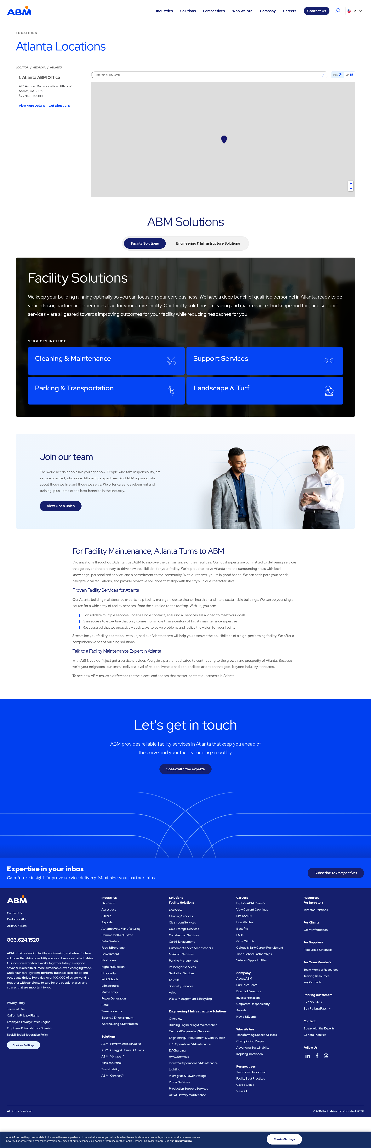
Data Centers (110, 941)
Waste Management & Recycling (190, 999)
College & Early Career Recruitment (259, 948)
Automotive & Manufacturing (120, 929)
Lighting (174, 1069)
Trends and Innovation (251, 1072)
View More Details (32, 106)
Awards (241, 1010)
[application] (223, 139)
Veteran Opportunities (251, 960)
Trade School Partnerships (254, 954)
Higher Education (112, 967)
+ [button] (351, 183)
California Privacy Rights (23, 1015)
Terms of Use (16, 1009)
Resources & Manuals (318, 950)
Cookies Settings (23, 1045)
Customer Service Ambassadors (191, 948)
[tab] (145, 243)
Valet (172, 992)
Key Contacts (312, 982)
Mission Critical (111, 1063)
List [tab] (347, 74)
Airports (107, 922)
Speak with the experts (185, 769)
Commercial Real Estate (117, 935)
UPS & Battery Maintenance (187, 1095)
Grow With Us (245, 941)
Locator (22, 67)
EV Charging (177, 1050)
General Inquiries (315, 1035)
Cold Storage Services (184, 929)
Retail (105, 1005)
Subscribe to (336, 873)
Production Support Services (188, 1089)
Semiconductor (111, 1011)
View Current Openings (252, 909)
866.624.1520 (23, 939)
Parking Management (183, 961)
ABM (121, 1044)
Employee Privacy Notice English (28, 1022)
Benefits (242, 929)
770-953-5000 (33, 96)
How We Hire (244, 922)
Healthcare (108, 960)
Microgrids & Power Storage (188, 1076)
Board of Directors (248, 991)
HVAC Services (179, 1057)
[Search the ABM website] (337, 11)
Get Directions (59, 106)
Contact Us (316, 11)
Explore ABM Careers (250, 903)
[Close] (365, 1139)
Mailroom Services (181, 954)
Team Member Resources (321, 970)
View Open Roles (61, 506)
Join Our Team (17, 926)
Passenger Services (182, 967)
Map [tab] (335, 74)
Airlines (106, 916)
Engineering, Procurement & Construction (197, 1038)
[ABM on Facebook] (317, 1056)
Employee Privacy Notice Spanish (29, 1028)
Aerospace (108, 909)
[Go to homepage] (19, 11)
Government (110, 954)
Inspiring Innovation (249, 1054)
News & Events (246, 1017)
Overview (108, 903)
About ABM (244, 978)
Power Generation (113, 998)
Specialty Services (181, 986)
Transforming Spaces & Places (256, 1035)
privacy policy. (183, 1141)
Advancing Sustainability (252, 1048)
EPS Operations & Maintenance (190, 1044)
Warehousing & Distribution (119, 1024)
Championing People (250, 1041)
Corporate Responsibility (253, 1004)
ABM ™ (113, 1056)
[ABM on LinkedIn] (308, 1056)
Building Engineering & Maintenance (193, 1025)
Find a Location (17, 919)
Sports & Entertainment (117, 1018)
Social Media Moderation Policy (27, 1035)
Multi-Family (109, 992)
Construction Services (184, 935)
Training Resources (316, 976)
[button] (164, 10)
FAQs (239, 935)
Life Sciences (110, 986)
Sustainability (110, 1069)
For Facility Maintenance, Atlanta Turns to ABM (148, 551)
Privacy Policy (16, 1003)
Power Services (179, 1082)
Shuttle (174, 980)
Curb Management (182, 942)
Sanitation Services (182, 973)
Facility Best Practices (250, 1078)
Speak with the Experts (319, 1028)
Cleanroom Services (182, 922)
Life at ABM (244, 916)
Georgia (39, 67)
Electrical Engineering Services (189, 1031)
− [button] (351, 188)
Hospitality (108, 973)
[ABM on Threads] (326, 1056)
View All (241, 1091)
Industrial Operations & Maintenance (193, 1063)
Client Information (316, 930)
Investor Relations (248, 998)
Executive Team (246, 985)
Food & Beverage (113, 948)
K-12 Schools (109, 979)
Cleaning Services (181, 916)
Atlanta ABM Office (41, 77)
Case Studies (245, 1085)
